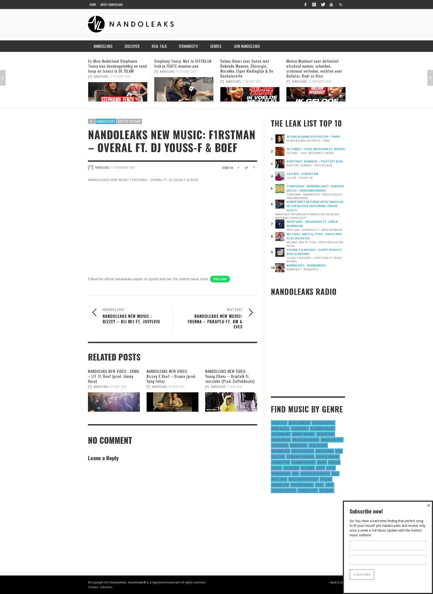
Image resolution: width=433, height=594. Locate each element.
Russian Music (302, 484)
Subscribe (362, 574)
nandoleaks (281, 473)
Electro (278, 456)
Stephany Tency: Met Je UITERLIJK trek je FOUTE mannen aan (123, 63)
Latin (331, 467)
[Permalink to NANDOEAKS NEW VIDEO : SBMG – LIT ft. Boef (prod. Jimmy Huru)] (114, 402)
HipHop (334, 462)
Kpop (320, 467)
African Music (323, 422)
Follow (220, 279)
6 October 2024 (127, 71)
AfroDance (300, 428)
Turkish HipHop (284, 490)
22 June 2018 (177, 386)
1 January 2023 (192, 81)
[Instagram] (314, 4)
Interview (291, 467)
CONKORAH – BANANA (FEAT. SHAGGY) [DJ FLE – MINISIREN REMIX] (315, 188)
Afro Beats (280, 428)
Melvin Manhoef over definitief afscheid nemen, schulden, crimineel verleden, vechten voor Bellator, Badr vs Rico (255, 68)
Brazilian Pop (331, 439)
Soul (319, 484)
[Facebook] (305, 4)
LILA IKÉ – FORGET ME (302, 174)
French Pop (280, 462)
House (276, 467)
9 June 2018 (234, 386)
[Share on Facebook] (238, 167)
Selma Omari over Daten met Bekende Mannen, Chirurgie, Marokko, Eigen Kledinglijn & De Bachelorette (187, 68)
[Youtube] (331, 4)
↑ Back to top (336, 582)
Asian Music (281, 439)
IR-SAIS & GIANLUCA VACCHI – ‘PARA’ (313, 136)
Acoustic (279, 422)
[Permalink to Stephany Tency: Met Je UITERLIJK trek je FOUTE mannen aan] (124, 89)
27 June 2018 (118, 386)
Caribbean (280, 445)
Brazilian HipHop (306, 439)
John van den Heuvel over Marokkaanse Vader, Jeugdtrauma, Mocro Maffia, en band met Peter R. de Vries (321, 68)
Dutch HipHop (129, 121)
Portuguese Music (315, 473)
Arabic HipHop (303, 434)
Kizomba (308, 467)
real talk (279, 479)
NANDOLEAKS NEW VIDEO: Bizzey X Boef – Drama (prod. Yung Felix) (171, 376)
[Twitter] (322, 4)
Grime (322, 462)
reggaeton (280, 484)
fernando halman (300, 456)
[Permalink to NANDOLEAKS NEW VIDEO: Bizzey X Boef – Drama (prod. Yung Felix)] (172, 402)
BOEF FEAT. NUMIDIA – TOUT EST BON (315, 161)
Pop (295, 473)
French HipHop (327, 456)
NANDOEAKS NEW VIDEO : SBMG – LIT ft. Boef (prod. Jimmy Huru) (113, 376)
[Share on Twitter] (246, 167)
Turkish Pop (307, 490)
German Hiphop (303, 462)
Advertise (106, 587)
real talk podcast (303, 479)
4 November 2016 (124, 167)
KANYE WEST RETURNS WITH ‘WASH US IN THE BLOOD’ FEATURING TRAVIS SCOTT (315, 206)
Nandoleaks (106, 121)
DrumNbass (280, 450)
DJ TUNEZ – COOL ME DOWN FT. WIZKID (316, 149)
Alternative (281, 434)
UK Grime (326, 490)
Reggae (325, 479)
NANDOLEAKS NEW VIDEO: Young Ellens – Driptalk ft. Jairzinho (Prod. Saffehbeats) (230, 376)
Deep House (318, 445)
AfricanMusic (299, 422)
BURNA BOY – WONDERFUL (306, 265)
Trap (329, 484)
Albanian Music (322, 428)
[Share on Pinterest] (254, 167)
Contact (93, 587)
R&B (335, 473)
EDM (339, 450)
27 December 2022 (260, 81)
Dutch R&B (324, 450)
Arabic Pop (325, 434)
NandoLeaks (108, 71)
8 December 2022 (325, 81)
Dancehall (298, 445)
